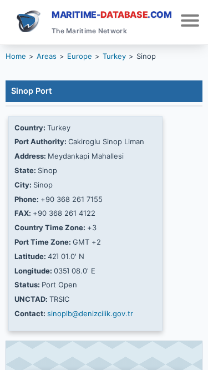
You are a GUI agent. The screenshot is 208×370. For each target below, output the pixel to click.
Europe (79, 56)
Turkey (114, 56)
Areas (47, 56)
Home (16, 56)
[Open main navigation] (190, 21)
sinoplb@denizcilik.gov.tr (90, 313)
